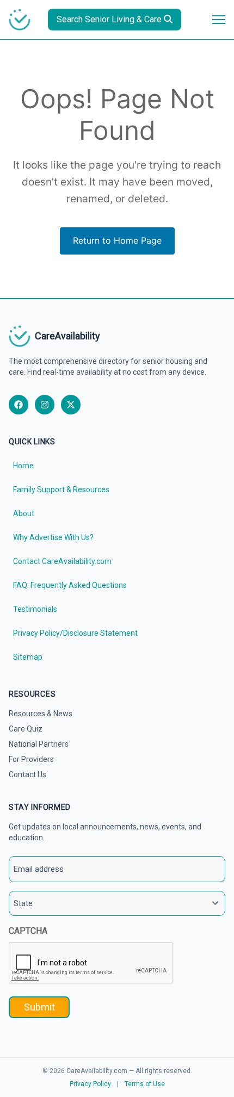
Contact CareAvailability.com (62, 561)
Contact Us (27, 774)
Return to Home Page (117, 240)
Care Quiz (25, 728)
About (23, 513)
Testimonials (35, 609)
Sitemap (27, 657)
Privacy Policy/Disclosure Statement (75, 633)
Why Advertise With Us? (53, 537)
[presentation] (91, 963)
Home (23, 465)
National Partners (39, 744)
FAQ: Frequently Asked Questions (70, 585)
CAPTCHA (28, 931)
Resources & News (40, 713)
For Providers (31, 759)
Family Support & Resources (61, 489)
